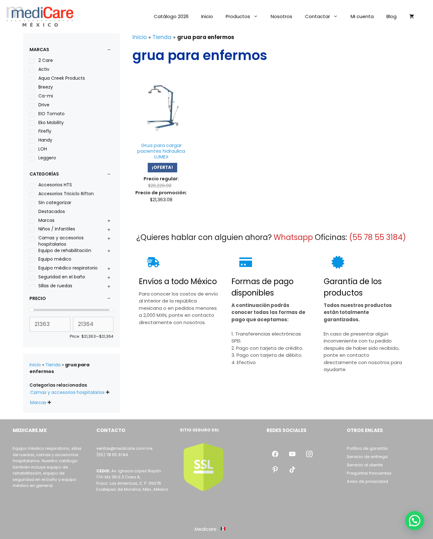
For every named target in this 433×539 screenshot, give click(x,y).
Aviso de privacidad (367, 481)
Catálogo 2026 (171, 16)
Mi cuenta (362, 16)
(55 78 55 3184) (377, 237)
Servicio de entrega (367, 457)
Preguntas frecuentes (369, 473)
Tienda (161, 37)
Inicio (207, 16)
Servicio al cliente (365, 465)
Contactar (317, 16)
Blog (391, 16)
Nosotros (281, 16)
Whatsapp (293, 237)
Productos (238, 16)
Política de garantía (367, 448)
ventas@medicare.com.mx (124, 448)
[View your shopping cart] (411, 16)
